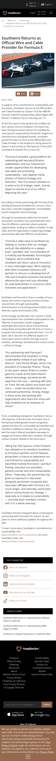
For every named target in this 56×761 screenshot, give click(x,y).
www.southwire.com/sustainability (19, 534)
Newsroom (24, 20)
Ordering (14, 664)
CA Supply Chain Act (14, 687)
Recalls (42, 671)
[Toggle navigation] (50, 13)
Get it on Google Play (40, 714)
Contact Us (42, 664)
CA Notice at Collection (14, 680)
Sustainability (42, 658)
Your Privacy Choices (14, 684)
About (14, 671)
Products (14, 658)
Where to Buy (14, 661)
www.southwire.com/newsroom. (18, 541)
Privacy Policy (47, 751)
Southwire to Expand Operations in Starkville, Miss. (27, 633)
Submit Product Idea (42, 674)
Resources (14, 667)
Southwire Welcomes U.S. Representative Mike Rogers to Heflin (25, 627)
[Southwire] (12, 13)
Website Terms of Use (14, 674)
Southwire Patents (42, 667)
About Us (11, 20)
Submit (47, 704)
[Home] (3, 20)
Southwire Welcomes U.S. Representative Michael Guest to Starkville (26, 619)
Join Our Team (42, 661)
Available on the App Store (16, 714)
